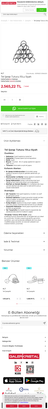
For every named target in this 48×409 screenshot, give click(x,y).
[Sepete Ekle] (20, 299)
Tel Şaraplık (7, 291)
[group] (24, 46)
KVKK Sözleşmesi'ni (11, 328)
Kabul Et (12, 406)
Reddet (24, 406)
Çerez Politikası (24, 402)
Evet (41, 10)
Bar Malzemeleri (16, 20)
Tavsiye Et (6, 124)
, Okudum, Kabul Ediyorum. (22, 328)
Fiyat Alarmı (16, 124)
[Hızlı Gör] (17, 299)
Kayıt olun (44, 323)
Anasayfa (4, 20)
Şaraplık (28, 20)
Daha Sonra (29, 10)
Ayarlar (36, 406)
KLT (2, 73)
